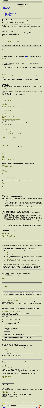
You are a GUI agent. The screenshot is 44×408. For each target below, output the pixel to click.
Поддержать (39, 407)
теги (32, 0)
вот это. (14, 50)
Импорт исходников (8, 14)
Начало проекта (6, 10)
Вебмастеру (41, 407)
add (5, 191)
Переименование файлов (8, 16)
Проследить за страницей (4, 407)
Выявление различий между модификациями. (10, 13)
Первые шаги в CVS (5, 9)
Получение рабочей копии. (9, 12)
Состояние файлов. (8, 15)
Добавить (37, 407)
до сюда (26, 56)
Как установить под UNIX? (6, 8)
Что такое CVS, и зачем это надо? (6, 7)
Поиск (31, 0)
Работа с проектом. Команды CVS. (7, 11)
